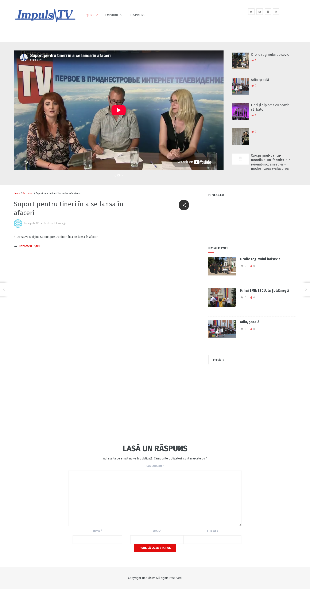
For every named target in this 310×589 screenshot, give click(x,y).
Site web (212, 530)
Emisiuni (111, 15)
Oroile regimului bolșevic (270, 55)
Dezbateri (28, 193)
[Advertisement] (90, 404)
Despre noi (138, 15)
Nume (97, 530)
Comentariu (155, 466)
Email (157, 530)
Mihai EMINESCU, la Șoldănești (264, 291)
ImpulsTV (218, 359)
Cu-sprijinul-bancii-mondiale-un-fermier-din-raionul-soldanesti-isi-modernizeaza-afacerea (271, 162)
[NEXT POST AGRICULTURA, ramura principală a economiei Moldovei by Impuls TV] (306, 289)
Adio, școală (260, 80)
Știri (90, 15)
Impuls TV (33, 223)
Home (17, 193)
